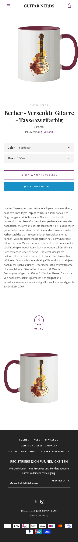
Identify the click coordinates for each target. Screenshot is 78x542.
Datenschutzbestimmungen (39, 446)
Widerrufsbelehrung (22, 451)
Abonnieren (59, 481)
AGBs (37, 440)
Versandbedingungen (55, 451)
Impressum (51, 440)
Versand (48, 131)
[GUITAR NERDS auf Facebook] (36, 501)
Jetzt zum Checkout (39, 186)
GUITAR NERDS (39, 5)
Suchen (24, 440)
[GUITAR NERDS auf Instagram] (42, 501)
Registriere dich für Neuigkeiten (39, 462)
